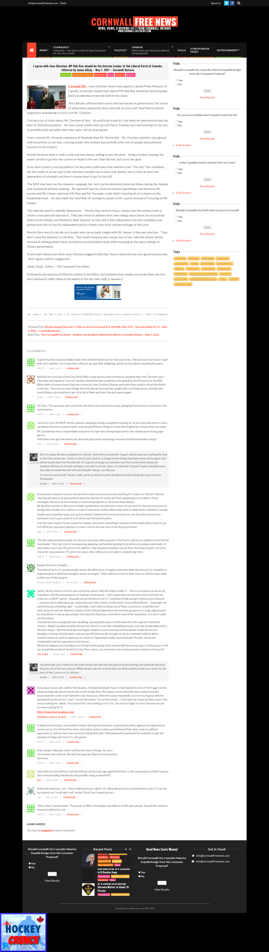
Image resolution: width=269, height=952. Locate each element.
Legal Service (223, 258)
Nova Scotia (180, 258)
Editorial (66, 74)
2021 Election (181, 273)
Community (104, 876)
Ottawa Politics (208, 268)
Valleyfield (234, 279)
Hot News (114, 857)
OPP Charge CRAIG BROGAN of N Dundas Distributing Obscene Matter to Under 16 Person (113, 885)
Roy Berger (194, 258)
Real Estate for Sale (183, 284)
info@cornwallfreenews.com (213, 861)
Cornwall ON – (78, 86)
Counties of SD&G (120, 876)
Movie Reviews (224, 268)
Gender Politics (207, 263)
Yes (180, 80)
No (180, 84)
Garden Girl (226, 273)
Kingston (117, 861)
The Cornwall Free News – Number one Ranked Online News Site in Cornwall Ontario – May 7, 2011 (100, 334)
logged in (47, 830)
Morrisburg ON (105, 865)
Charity (194, 263)
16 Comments (160, 314)
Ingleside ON (104, 861)
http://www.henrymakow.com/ (55, 712)
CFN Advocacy (193, 268)
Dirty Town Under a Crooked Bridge (203, 273)
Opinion (120, 74)
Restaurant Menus (224, 263)
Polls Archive (183, 145)
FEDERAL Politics (83, 74)
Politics (131, 74)
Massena (179, 268)
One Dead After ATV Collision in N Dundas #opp (114, 870)
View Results (207, 97)
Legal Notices (208, 258)
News (110, 74)
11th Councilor (181, 279)
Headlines (100, 74)
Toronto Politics (181, 263)
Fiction (223, 279)
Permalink (73, 368)
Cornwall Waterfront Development (203, 279)
